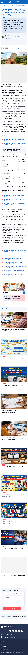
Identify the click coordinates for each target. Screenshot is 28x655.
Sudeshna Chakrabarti (6, 496)
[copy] (4, 48)
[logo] (14, 2)
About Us (3, 641)
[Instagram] (16, 631)
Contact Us (3, 644)
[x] (13, 631)
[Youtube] (22, 631)
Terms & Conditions (6, 649)
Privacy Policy (4, 646)
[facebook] (10, 631)
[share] (2, 48)
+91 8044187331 (7, 634)
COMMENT (12, 608)
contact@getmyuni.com (9, 637)
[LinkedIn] (19, 631)
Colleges (9, 616)
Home (3, 616)
